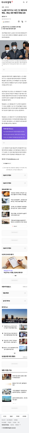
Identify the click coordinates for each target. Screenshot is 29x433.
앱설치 (11, 416)
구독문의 (9, 422)
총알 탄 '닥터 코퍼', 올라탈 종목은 (19, 384)
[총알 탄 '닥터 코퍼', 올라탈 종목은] (6, 386)
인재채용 (15, 420)
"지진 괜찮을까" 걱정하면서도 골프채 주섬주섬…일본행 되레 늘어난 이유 (19, 391)
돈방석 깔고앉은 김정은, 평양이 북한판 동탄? (19, 376)
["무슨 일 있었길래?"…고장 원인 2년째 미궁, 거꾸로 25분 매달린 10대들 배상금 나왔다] (6, 203)
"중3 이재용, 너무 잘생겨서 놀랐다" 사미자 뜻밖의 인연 (19, 214)
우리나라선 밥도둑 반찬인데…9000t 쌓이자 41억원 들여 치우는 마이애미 (14, 134)
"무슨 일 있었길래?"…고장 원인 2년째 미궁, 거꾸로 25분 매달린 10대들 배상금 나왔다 (19, 200)
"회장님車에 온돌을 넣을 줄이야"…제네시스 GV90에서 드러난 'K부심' (19, 221)
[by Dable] (24, 357)
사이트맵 (24, 416)
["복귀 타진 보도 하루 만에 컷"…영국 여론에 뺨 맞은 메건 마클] (23, 336)
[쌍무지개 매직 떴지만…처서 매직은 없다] (6, 401)
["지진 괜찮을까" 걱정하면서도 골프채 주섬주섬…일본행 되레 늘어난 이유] (6, 394)
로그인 (4, 416)
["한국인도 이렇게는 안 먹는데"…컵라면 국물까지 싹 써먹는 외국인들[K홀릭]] (6, 196)
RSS (18, 422)
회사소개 (3, 420)
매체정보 (17, 425)
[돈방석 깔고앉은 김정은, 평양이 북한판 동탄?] (6, 379)
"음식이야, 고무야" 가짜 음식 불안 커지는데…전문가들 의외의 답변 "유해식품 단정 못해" (10, 342)
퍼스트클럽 (4, 422)
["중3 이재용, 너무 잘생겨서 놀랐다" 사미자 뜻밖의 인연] (6, 216)
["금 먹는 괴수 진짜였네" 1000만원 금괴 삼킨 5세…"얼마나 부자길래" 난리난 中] (6, 209)
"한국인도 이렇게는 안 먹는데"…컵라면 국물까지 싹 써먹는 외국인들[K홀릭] (19, 193)
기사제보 (14, 422)
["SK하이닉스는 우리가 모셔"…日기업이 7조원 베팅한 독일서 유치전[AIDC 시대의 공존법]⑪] (23, 329)
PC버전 (17, 416)
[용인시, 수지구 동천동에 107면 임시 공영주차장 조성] (23, 351)
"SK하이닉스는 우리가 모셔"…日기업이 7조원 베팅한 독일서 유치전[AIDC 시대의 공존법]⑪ (11, 328)
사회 (3, 7)
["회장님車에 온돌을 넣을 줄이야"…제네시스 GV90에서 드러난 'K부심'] (6, 223)
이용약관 (12, 425)
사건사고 (7, 7)
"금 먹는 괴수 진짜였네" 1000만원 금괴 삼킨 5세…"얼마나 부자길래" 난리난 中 (14, 137)
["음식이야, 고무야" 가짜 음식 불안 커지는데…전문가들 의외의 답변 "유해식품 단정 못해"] (23, 343)
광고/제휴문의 (9, 420)
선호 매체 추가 (6, 21)
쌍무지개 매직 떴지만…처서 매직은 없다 (19, 399)
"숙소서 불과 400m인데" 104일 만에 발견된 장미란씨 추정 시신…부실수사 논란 (14, 131)
